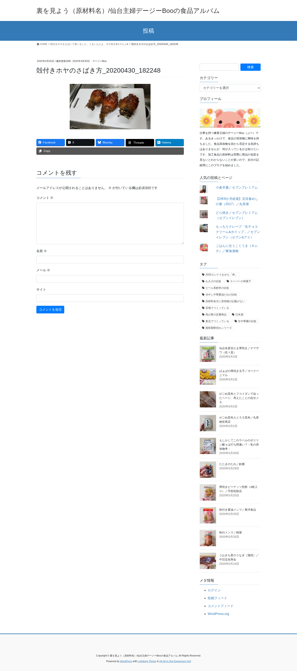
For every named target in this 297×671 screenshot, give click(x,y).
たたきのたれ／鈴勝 (232, 464)
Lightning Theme (147, 661)
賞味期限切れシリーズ (218, 327)
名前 (41, 251)
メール (43, 270)
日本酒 (239, 314)
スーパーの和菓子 (240, 281)
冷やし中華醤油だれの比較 (221, 294)
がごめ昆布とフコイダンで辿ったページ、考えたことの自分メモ (239, 398)
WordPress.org (218, 614)
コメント (44, 197)
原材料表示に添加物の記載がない (225, 301)
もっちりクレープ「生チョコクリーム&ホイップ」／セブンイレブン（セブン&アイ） (238, 232)
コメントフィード (221, 606)
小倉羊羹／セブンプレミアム (237, 187)
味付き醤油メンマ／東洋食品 (237, 509)
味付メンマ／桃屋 (230, 532)
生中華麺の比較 (247, 321)
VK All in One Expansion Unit (175, 661)
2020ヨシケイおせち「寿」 (221, 274)
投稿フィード (217, 598)
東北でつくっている (217, 321)
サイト (41, 289)
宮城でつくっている (217, 307)
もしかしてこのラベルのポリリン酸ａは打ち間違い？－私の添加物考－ (239, 444)
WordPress (126, 661)
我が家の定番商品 (215, 314)
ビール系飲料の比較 (217, 287)
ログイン (214, 590)
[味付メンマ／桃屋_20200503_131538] (208, 538)
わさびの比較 (213, 281)
